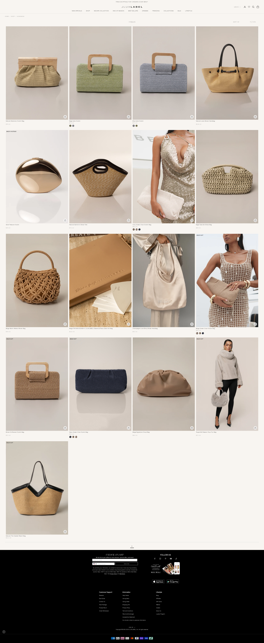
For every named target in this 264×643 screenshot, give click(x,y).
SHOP (88, 11)
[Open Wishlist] (249, 7)
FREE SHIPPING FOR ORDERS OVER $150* (132, 2)
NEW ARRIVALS (77, 11)
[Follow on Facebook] (155, 559)
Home (7, 16)
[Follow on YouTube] (171, 559)
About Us (158, 611)
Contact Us (102, 601)
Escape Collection (101, 11)
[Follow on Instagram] (160, 559)
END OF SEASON (118, 11)
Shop (13, 16)
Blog (157, 595)
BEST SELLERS (133, 11)
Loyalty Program (160, 614)
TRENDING (156, 11)
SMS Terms (122, 573)
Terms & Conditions (128, 611)
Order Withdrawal (104, 611)
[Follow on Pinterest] (165, 559)
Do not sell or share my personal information (134, 620)
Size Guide (102, 598)
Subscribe (126, 563)
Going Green (126, 601)
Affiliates (158, 598)
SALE (179, 11)
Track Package (103, 604)
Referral (158, 604)
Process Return (103, 608)
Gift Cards (159, 601)
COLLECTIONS (169, 11)
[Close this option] (3, 631)
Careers (158, 608)
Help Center (126, 595)
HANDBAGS (20, 16)
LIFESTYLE (188, 11)
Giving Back (126, 598)
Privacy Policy (113, 573)
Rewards (101, 595)
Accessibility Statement (129, 617)
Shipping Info (126, 604)
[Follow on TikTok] (176, 559)
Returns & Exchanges (128, 614)
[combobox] (240, 22)
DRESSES (145, 11)
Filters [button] (253, 22)
